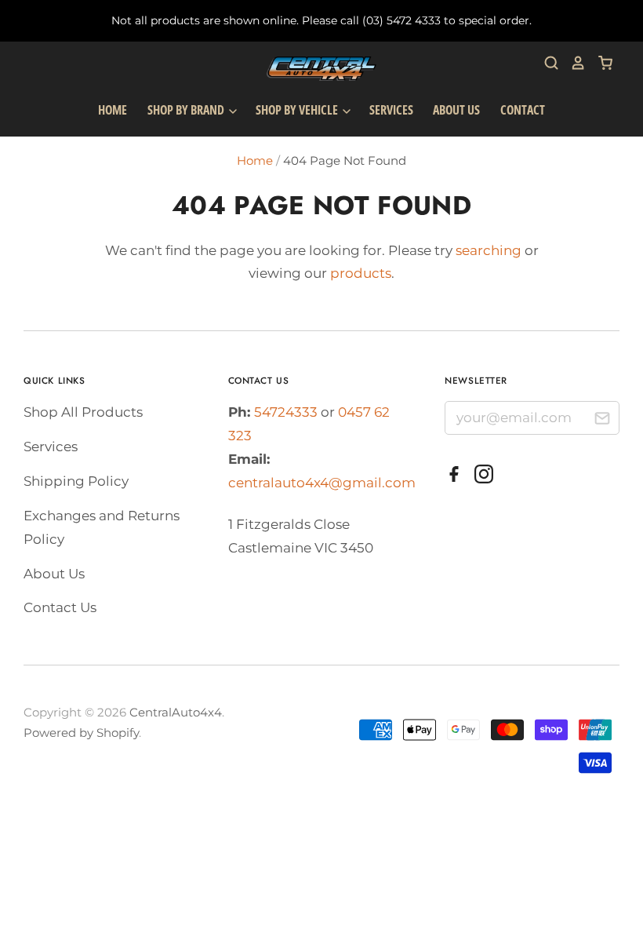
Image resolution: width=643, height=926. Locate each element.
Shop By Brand (187, 109)
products (360, 273)
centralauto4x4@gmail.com (322, 482)
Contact (522, 109)
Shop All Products (83, 412)
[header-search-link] (545, 63)
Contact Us (60, 607)
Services (391, 109)
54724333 (287, 412)
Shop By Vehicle (298, 109)
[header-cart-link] (599, 63)
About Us (456, 109)
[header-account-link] (572, 63)
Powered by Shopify (81, 733)
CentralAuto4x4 (175, 712)
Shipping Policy (76, 481)
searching (488, 250)
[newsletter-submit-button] (601, 420)
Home (112, 109)
